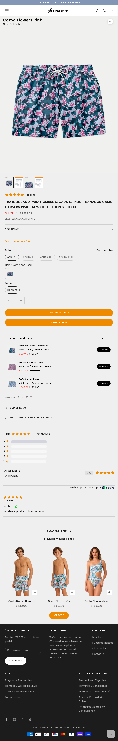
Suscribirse (15, 660)
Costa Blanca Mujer (96, 601)
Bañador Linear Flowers (31, 362)
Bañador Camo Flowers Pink (34, 345)
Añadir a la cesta (59, 312)
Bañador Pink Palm (29, 379)
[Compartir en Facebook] (18, 397)
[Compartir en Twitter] (22, 397)
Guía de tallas (104, 250)
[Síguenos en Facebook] (6, 719)
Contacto (98, 654)
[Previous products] (103, 338)
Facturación (12, 697)
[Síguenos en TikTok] (30, 719)
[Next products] (109, 338)
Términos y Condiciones (93, 686)
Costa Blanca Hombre (21, 601)
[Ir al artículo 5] (38, 182)
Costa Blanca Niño (59, 601)
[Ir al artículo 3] (19, 182)
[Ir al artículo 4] (29, 182)
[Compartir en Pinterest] (27, 397)
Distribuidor (99, 648)
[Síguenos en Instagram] (14, 719)
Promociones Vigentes (92, 680)
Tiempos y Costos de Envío (21, 686)
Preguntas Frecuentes (18, 680)
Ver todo (59, 615)
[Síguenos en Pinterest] (22, 719)
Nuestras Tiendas (102, 643)
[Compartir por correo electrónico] (31, 397)
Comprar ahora (59, 322)
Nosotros (97, 637)
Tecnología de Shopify (73, 727)
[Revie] (108, 487)
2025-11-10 (8, 500)
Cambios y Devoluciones (19, 691)
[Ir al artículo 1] (9, 182)
